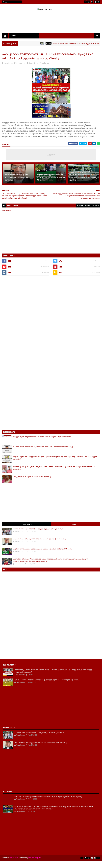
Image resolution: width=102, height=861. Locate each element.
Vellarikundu (44, 63)
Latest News (34, 63)
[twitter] (88, 1)
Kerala (38, 43)
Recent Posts (26, 524)
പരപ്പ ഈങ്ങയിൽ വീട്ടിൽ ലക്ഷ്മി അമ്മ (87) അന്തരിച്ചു (32, 476)
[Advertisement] (51, 24)
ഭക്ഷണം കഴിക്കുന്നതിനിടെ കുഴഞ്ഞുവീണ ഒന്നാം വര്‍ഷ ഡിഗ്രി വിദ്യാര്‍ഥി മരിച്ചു (43, 446)
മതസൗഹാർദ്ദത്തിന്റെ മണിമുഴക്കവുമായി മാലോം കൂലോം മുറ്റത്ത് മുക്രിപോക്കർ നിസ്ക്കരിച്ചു (48, 796)
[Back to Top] (98, 858)
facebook (96, 205)
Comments (75, 524)
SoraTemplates (13, 858)
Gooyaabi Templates (34, 858)
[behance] (98, 1)
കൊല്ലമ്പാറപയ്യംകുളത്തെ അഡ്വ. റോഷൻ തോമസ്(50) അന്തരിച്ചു (16, 177)
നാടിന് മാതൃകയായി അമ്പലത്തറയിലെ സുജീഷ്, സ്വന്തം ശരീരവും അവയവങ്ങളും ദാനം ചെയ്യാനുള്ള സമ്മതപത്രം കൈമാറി (53, 670)
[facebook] (85, 1)
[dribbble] (92, 1)
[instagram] (95, 1)
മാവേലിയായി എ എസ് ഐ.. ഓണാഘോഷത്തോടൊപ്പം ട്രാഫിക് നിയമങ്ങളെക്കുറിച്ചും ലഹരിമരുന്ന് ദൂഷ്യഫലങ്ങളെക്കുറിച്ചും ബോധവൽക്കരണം (50, 560)
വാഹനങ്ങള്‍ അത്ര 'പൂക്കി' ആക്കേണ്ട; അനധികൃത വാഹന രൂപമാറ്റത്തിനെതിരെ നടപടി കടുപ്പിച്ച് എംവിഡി (84, 176)
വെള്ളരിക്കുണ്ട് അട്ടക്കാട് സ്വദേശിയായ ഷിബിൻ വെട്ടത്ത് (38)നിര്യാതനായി (42, 436)
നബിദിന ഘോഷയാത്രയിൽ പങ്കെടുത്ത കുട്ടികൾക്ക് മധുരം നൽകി (69, 43)
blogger (80, 205)
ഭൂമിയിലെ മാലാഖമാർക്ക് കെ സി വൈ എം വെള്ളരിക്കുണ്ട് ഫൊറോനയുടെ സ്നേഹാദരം (46, 679)
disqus (87, 205)
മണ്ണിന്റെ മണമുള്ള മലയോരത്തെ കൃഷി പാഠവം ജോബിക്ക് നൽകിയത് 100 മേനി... (51, 177)
